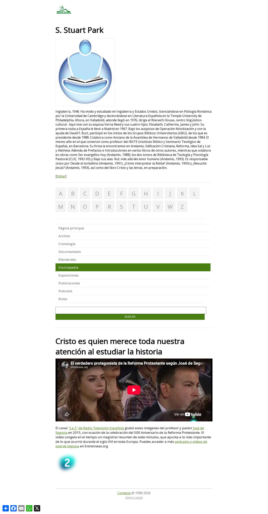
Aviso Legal (134, 497)
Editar (61, 176)
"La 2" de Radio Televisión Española (96, 428)
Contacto (124, 493)
